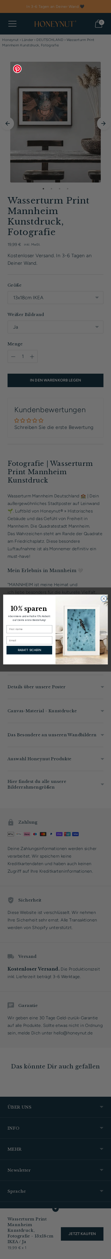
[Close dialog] (104, 598)
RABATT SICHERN (29, 650)
